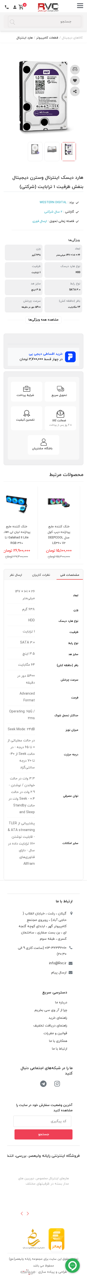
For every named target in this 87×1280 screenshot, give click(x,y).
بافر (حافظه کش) (67, 665)
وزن (75, 610)
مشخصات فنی (69, 575)
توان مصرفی (70, 796)
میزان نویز (71, 730)
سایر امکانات (70, 843)
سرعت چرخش (69, 680)
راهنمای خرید (58, 1018)
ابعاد (75, 595)
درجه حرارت (71, 755)
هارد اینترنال (24, 38)
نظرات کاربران (41, 575)
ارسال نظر (16, 575)
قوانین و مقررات (55, 1033)
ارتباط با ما (64, 901)
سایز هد (73, 654)
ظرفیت (74, 632)
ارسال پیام (58, 972)
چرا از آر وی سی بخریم (51, 1010)
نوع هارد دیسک (68, 621)
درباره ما (61, 1002)
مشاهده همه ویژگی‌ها (43, 320)
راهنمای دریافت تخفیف (50, 1025)
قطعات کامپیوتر (47, 38)
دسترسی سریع (54, 992)
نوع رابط (73, 643)
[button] (21, 1213)
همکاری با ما (58, 1041)
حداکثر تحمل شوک (66, 715)
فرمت (74, 698)
